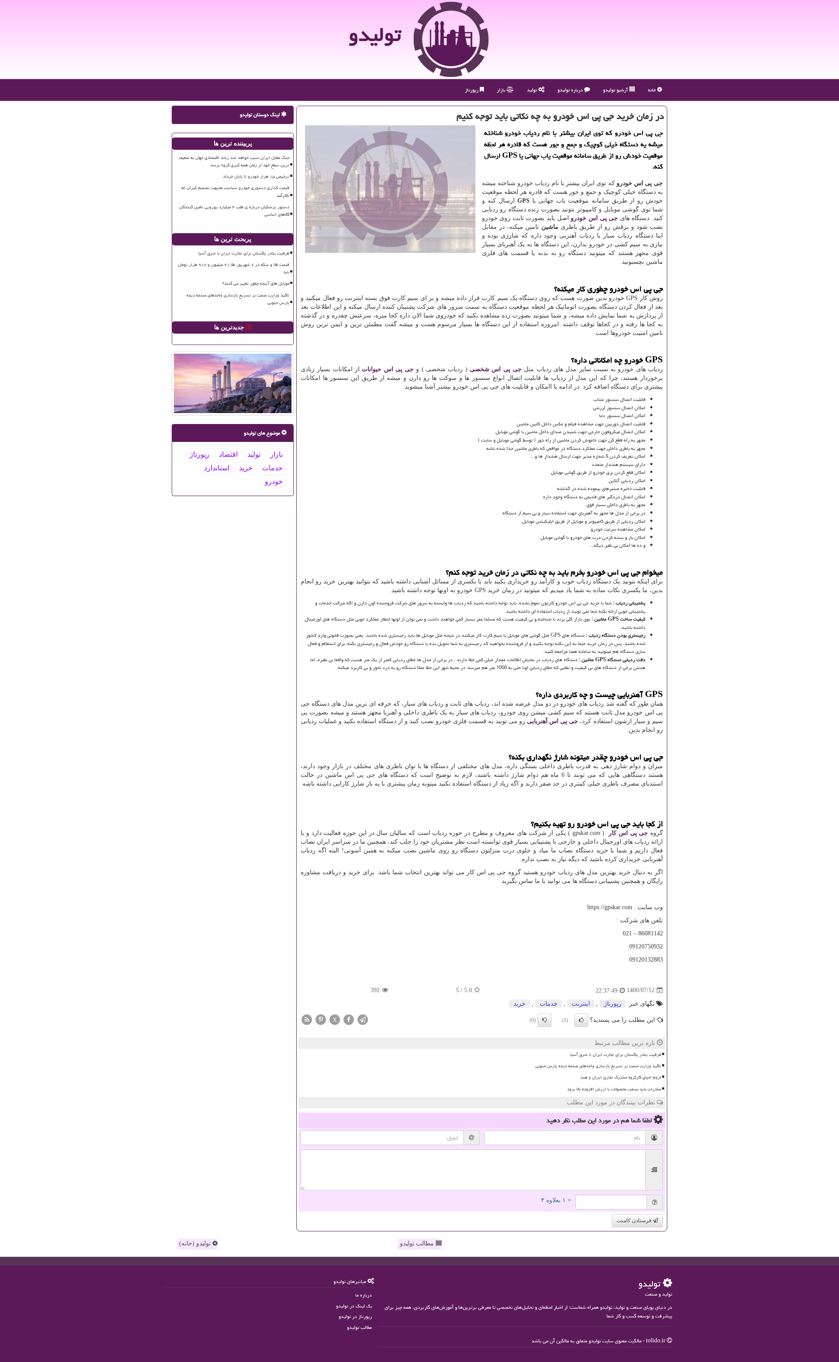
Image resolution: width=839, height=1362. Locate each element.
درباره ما (363, 1295)
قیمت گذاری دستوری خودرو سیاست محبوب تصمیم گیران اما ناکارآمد (235, 191)
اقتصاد (228, 454)
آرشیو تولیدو (616, 89)
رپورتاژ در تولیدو (355, 1316)
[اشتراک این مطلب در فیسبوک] (349, 1019)
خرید (519, 1003)
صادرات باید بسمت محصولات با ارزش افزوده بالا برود (614, 1089)
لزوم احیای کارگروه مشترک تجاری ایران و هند (620, 1077)
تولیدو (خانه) (195, 1243)
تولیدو (375, 34)
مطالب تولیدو (418, 1243)
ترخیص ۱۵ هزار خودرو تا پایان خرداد (256, 176)
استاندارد (216, 468)
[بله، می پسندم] (581, 1020)
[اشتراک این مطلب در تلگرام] (363, 1019)
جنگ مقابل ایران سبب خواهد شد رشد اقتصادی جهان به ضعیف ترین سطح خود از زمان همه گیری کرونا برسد (234, 161)
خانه (652, 89)
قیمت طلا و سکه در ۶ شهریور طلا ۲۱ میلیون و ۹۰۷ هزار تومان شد (233, 268)
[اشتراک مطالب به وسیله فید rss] (307, 1019)
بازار (501, 89)
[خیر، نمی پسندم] (544, 1020)
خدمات (549, 1003)
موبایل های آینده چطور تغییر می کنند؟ (255, 283)
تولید (532, 89)
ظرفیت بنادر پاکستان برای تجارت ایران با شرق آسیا (615, 1054)
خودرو (274, 481)
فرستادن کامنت (635, 1220)
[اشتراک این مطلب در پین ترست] (321, 1019)
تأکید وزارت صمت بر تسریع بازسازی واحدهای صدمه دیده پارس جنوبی (598, 1066)
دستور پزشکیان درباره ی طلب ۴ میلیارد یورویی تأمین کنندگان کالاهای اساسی (234, 211)
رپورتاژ (472, 89)
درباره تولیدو (571, 89)
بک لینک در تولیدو (354, 1305)
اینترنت (581, 1003)
